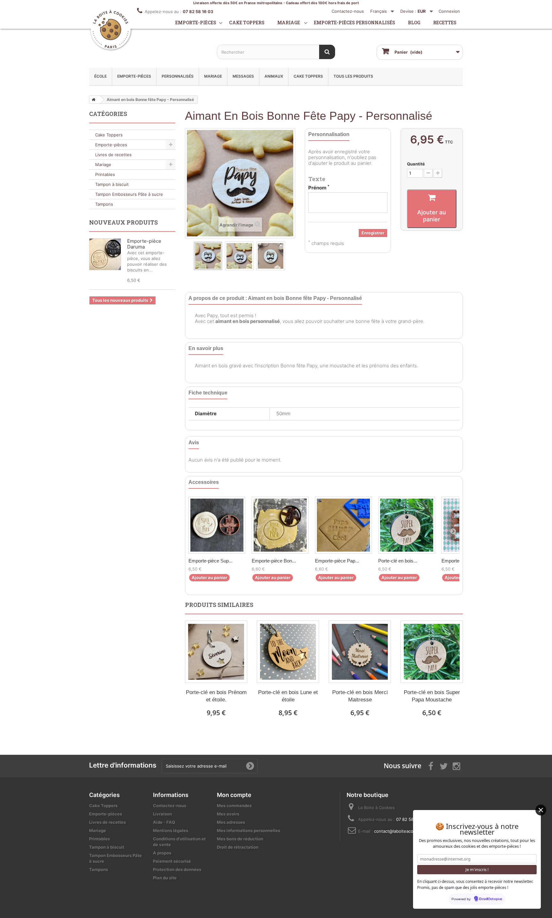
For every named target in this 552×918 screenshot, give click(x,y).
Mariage (288, 22)
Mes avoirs (228, 813)
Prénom (318, 188)
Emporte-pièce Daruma (144, 244)
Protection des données (177, 869)
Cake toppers (246, 22)
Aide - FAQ (164, 822)
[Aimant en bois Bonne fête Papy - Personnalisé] (208, 256)
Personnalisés (178, 76)
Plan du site (165, 877)
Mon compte (234, 795)
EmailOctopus (490, 899)
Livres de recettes (113, 154)
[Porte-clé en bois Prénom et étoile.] (216, 652)
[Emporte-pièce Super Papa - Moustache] (216, 525)
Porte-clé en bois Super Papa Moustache (432, 696)
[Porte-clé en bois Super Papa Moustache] (406, 525)
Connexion (449, 11)
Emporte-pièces (195, 22)
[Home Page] (92, 99)
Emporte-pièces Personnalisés (354, 22)
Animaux (273, 76)
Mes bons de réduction (240, 838)
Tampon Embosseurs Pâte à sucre (129, 194)
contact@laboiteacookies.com (403, 831)
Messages (243, 76)
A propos (162, 852)
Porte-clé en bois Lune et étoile (288, 696)
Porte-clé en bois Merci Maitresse (360, 696)
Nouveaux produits (123, 222)
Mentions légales (170, 830)
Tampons (104, 204)
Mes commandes (234, 805)
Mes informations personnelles (248, 830)
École (100, 76)
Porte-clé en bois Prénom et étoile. (216, 696)
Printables (105, 174)
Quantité (416, 163)
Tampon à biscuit (112, 184)
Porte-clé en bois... (397, 560)
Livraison (162, 813)
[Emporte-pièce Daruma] (105, 254)
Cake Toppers (308, 76)
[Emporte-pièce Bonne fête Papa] (280, 525)
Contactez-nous (348, 11)
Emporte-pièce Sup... (210, 560)
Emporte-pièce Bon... (274, 560)
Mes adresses (231, 822)
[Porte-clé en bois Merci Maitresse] (360, 652)
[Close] (540, 810)
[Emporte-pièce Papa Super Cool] (343, 525)
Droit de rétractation (237, 847)
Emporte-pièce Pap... (337, 560)
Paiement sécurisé (172, 861)
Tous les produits (353, 76)
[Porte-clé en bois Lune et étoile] (288, 652)
